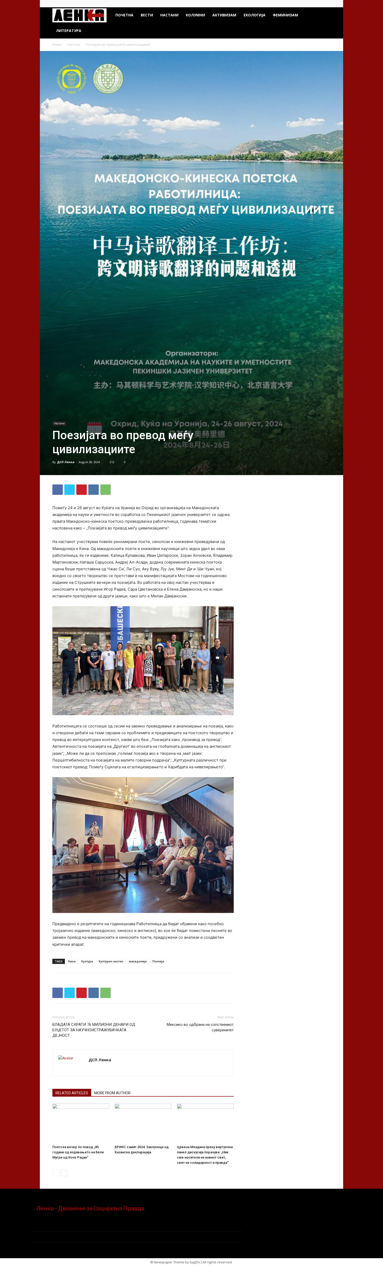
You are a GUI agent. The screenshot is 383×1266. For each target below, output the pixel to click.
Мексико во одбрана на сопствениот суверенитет (200, 1027)
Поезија (158, 961)
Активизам (224, 14)
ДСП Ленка (66, 462)
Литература (68, 30)
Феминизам (285, 14)
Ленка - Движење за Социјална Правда (90, 1208)
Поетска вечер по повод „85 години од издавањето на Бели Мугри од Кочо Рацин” (78, 1152)
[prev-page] (55, 1173)
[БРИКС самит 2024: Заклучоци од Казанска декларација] (143, 1123)
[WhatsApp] (105, 489)
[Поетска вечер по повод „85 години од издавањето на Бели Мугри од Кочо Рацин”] (80, 1123)
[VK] (93, 489)
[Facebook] (318, 3)
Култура (87, 961)
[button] (324, 15)
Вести (147, 14)
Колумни (195, 14)
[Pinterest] (81, 489)
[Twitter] (327, 3)
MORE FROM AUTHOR (112, 1093)
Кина (72, 961)
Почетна (124, 14)
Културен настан (111, 961)
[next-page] (64, 1173)
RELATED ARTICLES (71, 1093)
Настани (169, 14)
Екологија (254, 14)
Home (56, 44)
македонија (138, 961)
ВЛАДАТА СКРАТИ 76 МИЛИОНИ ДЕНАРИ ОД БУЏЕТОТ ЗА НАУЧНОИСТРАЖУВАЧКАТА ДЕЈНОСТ (93, 1030)
